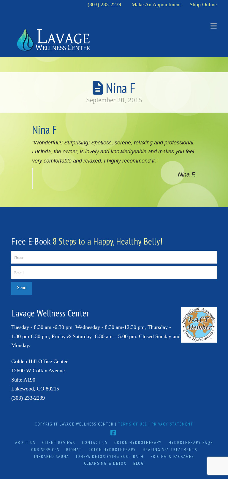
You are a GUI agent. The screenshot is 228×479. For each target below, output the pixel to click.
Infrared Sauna (51, 456)
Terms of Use (132, 424)
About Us (25, 442)
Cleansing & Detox (105, 463)
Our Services (45, 449)
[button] (213, 25)
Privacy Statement (172, 424)
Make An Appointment (156, 4)
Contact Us (94, 442)
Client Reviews (58, 442)
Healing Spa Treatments (170, 449)
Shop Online (203, 4)
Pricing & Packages (172, 456)
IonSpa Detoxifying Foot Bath (110, 456)
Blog (138, 463)
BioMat (74, 449)
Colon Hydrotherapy (138, 442)
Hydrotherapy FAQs (191, 442)
